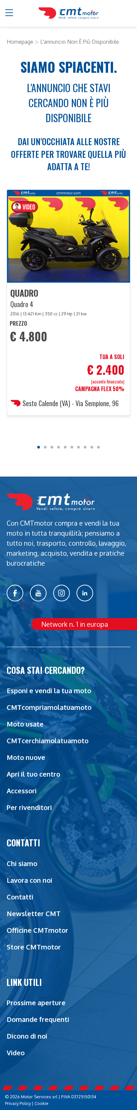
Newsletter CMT (34, 913)
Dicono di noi (27, 1036)
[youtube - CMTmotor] (38, 593)
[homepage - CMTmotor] (68, 13)
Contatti (20, 896)
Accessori (22, 790)
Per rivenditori (29, 807)
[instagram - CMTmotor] (61, 593)
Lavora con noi (29, 880)
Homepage (20, 41)
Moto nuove (26, 757)
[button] (9, 13)
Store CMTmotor (34, 946)
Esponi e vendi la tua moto (49, 690)
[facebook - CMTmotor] (15, 593)
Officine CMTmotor (37, 930)
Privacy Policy (18, 1103)
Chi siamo (22, 863)
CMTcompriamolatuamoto (49, 707)
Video (16, 1052)
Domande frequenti (38, 1019)
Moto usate (25, 724)
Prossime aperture (36, 1002)
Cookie (42, 1103)
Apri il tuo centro (33, 774)
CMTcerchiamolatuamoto (47, 740)
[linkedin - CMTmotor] (84, 593)
